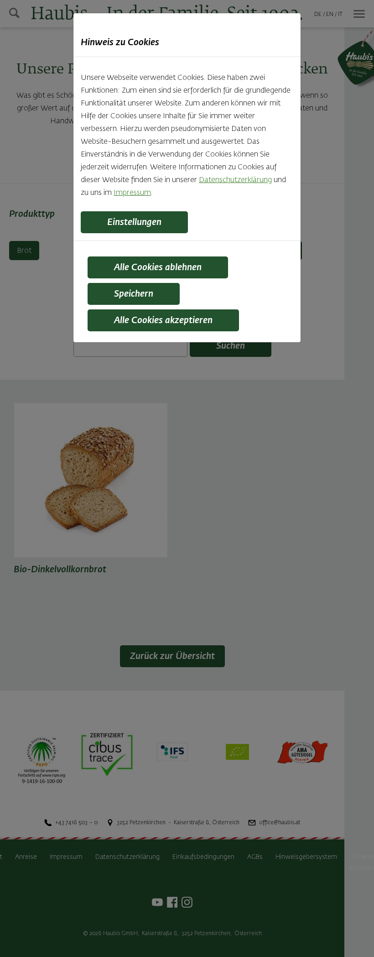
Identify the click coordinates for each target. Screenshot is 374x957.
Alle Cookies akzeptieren (163, 320)
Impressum (132, 193)
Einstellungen (134, 222)
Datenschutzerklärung (235, 180)
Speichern (133, 293)
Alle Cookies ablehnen (158, 267)
